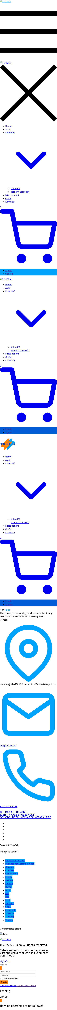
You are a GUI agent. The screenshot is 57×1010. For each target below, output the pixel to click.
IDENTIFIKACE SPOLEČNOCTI (17, 815)
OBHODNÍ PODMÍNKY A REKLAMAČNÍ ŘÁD (25, 817)
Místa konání (12, 195)
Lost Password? (8, 985)
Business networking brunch (19, 863)
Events (8, 877)
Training (9, 916)
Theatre (9, 913)
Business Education (15, 860)
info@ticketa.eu (8, 745)
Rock (7, 900)
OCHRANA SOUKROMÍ (13, 812)
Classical (9, 867)
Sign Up (9, 273)
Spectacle (10, 910)
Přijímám (4, 961)
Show (8, 906)
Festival (9, 880)
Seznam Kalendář (20, 191)
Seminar (9, 903)
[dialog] (28, 1001)
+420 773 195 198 (8, 806)
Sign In (8, 270)
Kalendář (15, 188)
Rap (7, 896)
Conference (11, 873)
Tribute (9, 920)
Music (8, 890)
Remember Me (10, 978)
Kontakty (10, 201)
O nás (8, 198)
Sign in (4, 982)
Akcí (7, 129)
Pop (7, 893)
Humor (8, 886)
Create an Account (26, 985)
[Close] (1, 968)
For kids (9, 883)
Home (8, 126)
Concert (9, 870)
